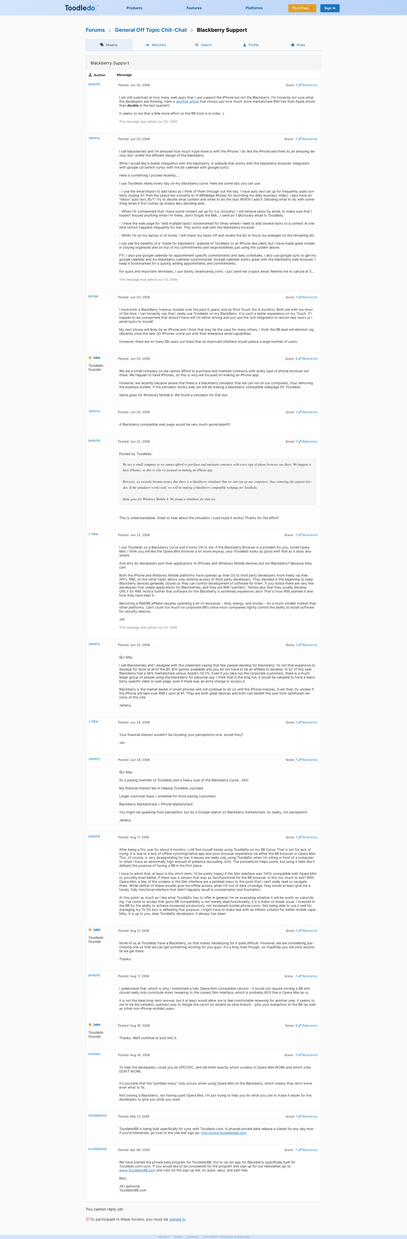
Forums (95, 30)
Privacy (164, 1237)
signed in (177, 1219)
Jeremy (94, 138)
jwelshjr (94, 84)
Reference (309, 85)
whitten (94, 1054)
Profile (254, 45)
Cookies (193, 1237)
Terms (178, 1237)
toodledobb (97, 1115)
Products (134, 8)
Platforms (254, 8)
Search (206, 45)
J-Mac (93, 534)
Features (194, 8)
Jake (97, 357)
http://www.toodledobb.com (224, 1133)
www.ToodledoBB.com (137, 1170)
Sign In (330, 8)
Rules (301, 45)
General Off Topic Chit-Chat (151, 30)
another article (187, 101)
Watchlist (159, 45)
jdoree (93, 296)
